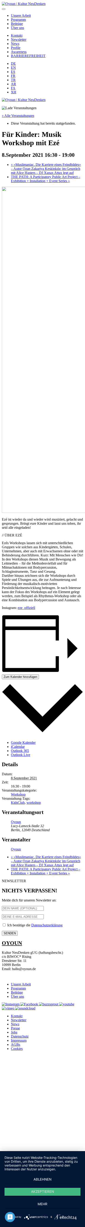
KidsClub (18, 802)
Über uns (17, 28)
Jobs (14, 1032)
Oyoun (16, 822)
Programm (18, 20)
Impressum (19, 1040)
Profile (15, 48)
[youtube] (66, 1004)
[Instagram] (11, 1004)
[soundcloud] (25, 1008)
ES (13, 72)
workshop (34, 802)
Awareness (19, 52)
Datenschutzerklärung (47, 925)
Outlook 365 (20, 751)
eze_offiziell (26, 608)
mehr (42, 1204)
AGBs (15, 1044)
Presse (15, 1028)
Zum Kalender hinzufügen (20, 677)
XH (13, 92)
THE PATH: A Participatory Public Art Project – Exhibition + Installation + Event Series (45, 179)
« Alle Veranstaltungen (18, 116)
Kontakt (16, 35)
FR (13, 76)
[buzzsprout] (49, 1004)
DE (13, 63)
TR (13, 80)
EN (13, 68)
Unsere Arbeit (21, 15)
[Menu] (3, 9)
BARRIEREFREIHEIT (28, 56)
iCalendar (18, 747)
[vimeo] (8, 1008)
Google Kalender (23, 742)
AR (13, 84)
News (15, 44)
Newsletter (18, 39)
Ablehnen (42, 1179)
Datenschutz (20, 1036)
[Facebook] (29, 1004)
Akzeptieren (42, 1191)
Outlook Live (20, 755)
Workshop (18, 794)
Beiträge (17, 24)
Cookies (17, 1049)
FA (13, 88)
